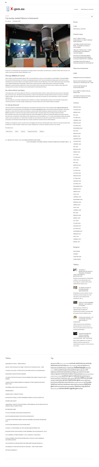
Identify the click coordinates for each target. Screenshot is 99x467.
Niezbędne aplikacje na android (82, 77)
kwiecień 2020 (77, 175)
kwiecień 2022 (77, 149)
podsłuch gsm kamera (88, 374)
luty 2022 (76, 154)
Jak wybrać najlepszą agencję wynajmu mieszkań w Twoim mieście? (83, 62)
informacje (79, 367)
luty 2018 (76, 220)
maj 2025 (75, 115)
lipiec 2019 (76, 194)
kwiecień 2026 (77, 107)
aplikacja (61, 363)
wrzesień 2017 (77, 233)
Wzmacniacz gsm (55, 388)
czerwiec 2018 (77, 210)
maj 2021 (75, 162)
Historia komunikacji (11, 450)
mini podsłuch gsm (74, 370)
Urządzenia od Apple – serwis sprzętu (15, 363)
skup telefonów (69, 382)
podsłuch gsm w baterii (56, 376)
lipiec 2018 (76, 207)
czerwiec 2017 (77, 239)
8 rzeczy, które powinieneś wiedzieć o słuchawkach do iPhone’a (86, 304)
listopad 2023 (77, 125)
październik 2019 (77, 186)
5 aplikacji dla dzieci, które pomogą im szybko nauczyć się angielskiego (25, 370)
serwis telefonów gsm (71, 380)
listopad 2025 (77, 109)
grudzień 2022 (77, 138)
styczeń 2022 (76, 157)
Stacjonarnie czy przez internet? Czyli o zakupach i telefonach (22, 434)
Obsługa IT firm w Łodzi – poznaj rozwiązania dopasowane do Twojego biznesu (82, 51)
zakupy (81, 388)
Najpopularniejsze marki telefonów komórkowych (19, 416)
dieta (68, 365)
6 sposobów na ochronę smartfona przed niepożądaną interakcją (24, 443)
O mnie (76, 9)
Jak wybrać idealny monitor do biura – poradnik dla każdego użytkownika (82, 46)
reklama (42, 131)
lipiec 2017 (76, 236)
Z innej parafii (77, 259)
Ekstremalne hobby (10, 409)
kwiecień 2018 (77, 215)
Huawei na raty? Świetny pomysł (14, 394)
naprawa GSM (84, 370)
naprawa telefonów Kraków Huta (66, 374)
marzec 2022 (76, 152)
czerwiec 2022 (77, 144)
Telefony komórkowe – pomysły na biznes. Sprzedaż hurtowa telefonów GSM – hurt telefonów (82, 336)
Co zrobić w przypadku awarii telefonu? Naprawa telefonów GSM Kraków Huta (25, 420)
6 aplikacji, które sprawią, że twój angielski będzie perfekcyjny (22, 428)
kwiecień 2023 (77, 133)
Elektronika (76, 251)
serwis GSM (79, 378)
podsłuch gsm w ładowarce (71, 376)
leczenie (52, 370)
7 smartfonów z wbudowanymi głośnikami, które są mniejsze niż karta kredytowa (25, 383)
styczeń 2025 (76, 117)
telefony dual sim (79, 384)
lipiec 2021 (76, 160)
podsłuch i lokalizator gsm (62, 378)
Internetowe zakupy (11, 401)
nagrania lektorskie (32, 131)
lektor (16, 131)
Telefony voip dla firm (82, 386)
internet (88, 368)
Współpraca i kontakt (87, 9)
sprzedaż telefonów (78, 382)
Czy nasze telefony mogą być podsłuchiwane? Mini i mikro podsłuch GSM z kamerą (25, 378)
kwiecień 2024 (77, 123)
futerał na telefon (57, 368)
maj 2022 (75, 146)
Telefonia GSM (77, 256)
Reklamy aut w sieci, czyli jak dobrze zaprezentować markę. (24, 140)
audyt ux (64, 363)
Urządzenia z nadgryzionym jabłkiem (15, 374)
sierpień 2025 (76, 112)
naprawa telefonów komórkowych (62, 372)
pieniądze (80, 374)
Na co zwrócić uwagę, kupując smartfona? (81, 91)
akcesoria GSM (55, 363)
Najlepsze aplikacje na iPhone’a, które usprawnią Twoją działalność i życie (26, 431)
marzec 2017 (76, 241)
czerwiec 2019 (77, 196)
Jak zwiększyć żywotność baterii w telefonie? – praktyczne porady (24, 446)
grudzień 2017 (77, 226)
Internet (7, 15)
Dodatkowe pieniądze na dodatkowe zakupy (80, 86)
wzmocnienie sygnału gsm (69, 388)
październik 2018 (77, 199)
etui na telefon (82, 365)
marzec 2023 (76, 136)
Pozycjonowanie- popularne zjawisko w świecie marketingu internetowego (48, 141)
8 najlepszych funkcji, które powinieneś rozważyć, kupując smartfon (24, 397)
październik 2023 (77, 128)
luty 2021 (76, 167)
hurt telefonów (69, 368)
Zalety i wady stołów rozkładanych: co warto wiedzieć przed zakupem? (82, 40)
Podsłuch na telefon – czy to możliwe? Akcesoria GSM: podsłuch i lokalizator (83, 320)
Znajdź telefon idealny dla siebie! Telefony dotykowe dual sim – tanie (83, 81)
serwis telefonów (56, 380)
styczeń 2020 (76, 178)
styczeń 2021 (76, 170)
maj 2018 (75, 212)
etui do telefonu (73, 365)
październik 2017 (77, 231)
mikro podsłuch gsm (60, 370)
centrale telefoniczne (77, 363)
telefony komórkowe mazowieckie (64, 386)
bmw (68, 363)
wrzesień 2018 (77, 202)
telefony (54, 384)
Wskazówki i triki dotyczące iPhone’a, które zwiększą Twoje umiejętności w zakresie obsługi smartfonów (26, 405)
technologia (87, 382)
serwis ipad (88, 378)
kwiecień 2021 (77, 165)
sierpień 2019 (76, 191)
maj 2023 (75, 130)
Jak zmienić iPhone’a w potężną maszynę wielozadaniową (81, 96)
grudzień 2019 (77, 181)
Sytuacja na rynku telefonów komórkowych (18, 412)
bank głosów (9, 131)
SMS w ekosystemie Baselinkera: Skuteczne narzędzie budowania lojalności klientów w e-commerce (83, 57)
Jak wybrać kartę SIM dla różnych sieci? (16, 387)
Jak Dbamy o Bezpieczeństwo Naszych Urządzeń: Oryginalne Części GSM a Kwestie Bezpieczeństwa (82, 273)
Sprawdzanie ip (9, 390)
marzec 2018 (76, 218)
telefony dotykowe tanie (65, 384)
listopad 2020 (77, 173)
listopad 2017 (77, 228)
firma (88, 365)
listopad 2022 (77, 141)
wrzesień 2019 (77, 189)
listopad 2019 (77, 183)
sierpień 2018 (76, 204)
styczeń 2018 (76, 223)
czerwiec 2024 (77, 120)
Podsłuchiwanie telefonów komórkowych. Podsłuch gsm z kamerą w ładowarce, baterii (24, 439)
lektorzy (23, 131)
